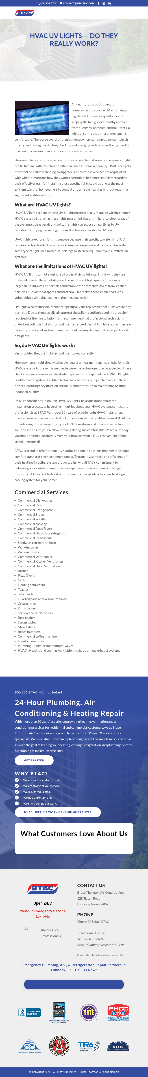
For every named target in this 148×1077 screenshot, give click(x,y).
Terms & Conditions (101, 954)
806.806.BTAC (26, 692)
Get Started (34, 760)
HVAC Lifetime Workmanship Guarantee (58, 812)
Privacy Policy (83, 954)
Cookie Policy (118, 954)
